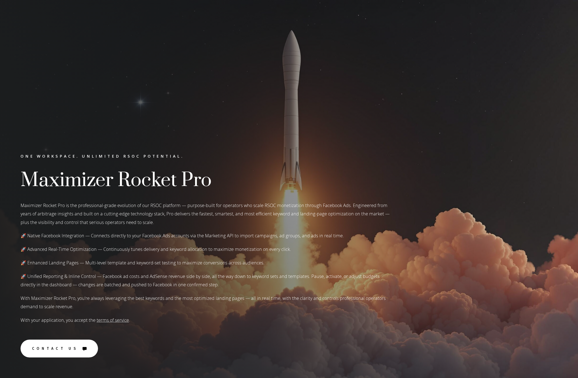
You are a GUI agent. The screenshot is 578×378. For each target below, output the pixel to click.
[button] (59, 348)
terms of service (113, 320)
